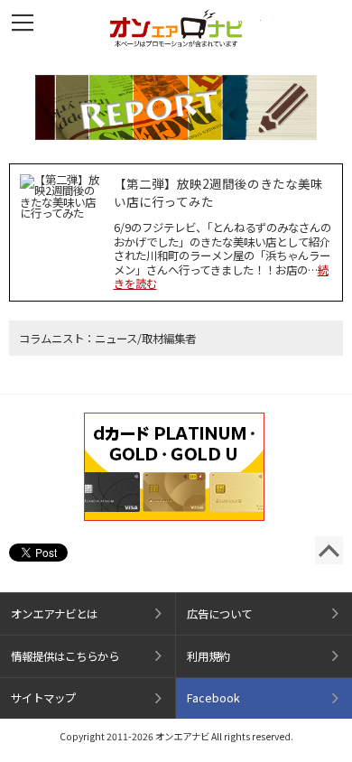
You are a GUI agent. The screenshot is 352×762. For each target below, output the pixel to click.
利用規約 (208, 656)
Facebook (213, 698)
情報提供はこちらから (65, 656)
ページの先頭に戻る (329, 550)
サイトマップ (43, 698)
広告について (219, 614)
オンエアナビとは (54, 614)
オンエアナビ (175, 28)
